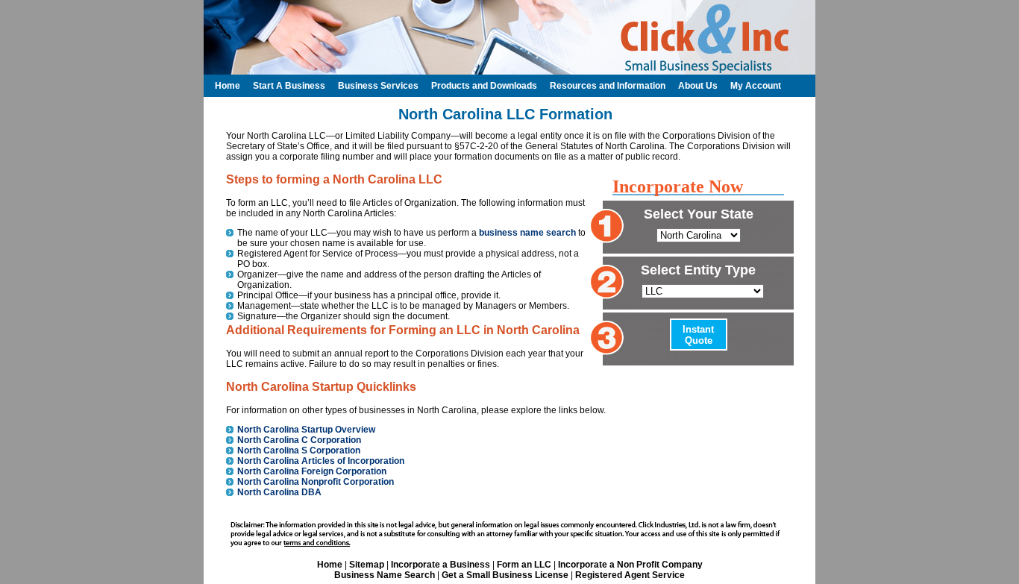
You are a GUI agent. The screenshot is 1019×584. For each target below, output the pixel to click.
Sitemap (366, 564)
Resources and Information (607, 86)
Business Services (378, 86)
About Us (698, 86)
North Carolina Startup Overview (306, 429)
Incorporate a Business (440, 564)
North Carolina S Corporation (298, 450)
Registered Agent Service (630, 575)
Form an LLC (524, 564)
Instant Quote (698, 335)
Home (329, 564)
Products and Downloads (484, 86)
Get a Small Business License (505, 575)
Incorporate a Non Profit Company (630, 564)
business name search (527, 232)
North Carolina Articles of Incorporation (320, 461)
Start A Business (289, 86)
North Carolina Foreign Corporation (311, 471)
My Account (755, 86)
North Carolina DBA (279, 492)
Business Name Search (384, 575)
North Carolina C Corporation (299, 440)
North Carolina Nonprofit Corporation (315, 482)
